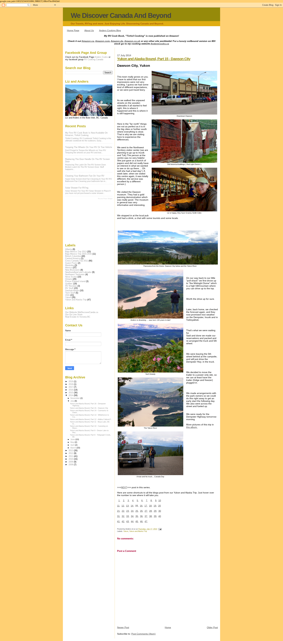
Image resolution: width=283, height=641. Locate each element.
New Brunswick (72, 270)
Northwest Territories (75, 274)
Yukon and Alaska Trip (138, 531)
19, (155, 505)
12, (123, 505)
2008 (71, 464)
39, (155, 516)
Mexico (68, 268)
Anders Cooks (101, 57)
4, (133, 500)
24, (132, 511)
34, (132, 516)
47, (146, 521)
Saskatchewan (72, 290)
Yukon (125, 531)
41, (118, 521)
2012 (71, 453)
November (75, 398)
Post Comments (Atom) (143, 633)
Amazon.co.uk (132, 41)
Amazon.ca (88, 41)
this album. (192, 427)
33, (128, 516)
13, (127, 505)
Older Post (212, 627)
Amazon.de (117, 41)
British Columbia (73, 256)
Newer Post (123, 627)
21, (118, 511)
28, (150, 511)
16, (141, 505)
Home (168, 627)
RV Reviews (71, 286)
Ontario (68, 279)
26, (141, 511)
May (72, 442)
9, (156, 500)
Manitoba (69, 265)
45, (137, 521)
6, (142, 500)
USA (67, 295)
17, (146, 505)
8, (151, 500)
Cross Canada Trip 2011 (76, 261)
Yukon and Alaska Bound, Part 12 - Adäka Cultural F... (91, 419)
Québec (69, 284)
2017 (71, 387)
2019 (71, 381)
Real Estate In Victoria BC (77, 317)
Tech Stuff (70, 293)
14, (132, 505)
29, (155, 511)
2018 (71, 384)
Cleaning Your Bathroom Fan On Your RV (84, 176)
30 (159, 511)
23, (128, 511)
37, (146, 516)
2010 (71, 459)
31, (118, 516)
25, (137, 511)
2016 (71, 390)
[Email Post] (160, 529)
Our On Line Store (73, 314)
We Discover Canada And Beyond (121, 15)
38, (150, 516)
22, (123, 511)
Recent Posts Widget (105, 198)
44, (132, 521)
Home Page (73, 30)
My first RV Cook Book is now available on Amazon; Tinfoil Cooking (86, 134)
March (73, 448)
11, (118, 505)
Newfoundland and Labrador (78, 272)
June (72, 439)
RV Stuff (69, 288)
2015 (71, 393)
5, (138, 500)
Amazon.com (102, 41)
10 (159, 500)
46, (141, 521)
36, (141, 516)
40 (159, 516)
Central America (72, 258)
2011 (71, 456)
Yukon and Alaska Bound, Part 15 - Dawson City (153, 59)
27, (146, 511)
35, (137, 516)
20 (159, 505)
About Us (89, 30)
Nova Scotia (71, 277)
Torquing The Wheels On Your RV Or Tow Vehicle (88, 147)
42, (123, 521)
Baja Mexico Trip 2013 (75, 251)
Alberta (68, 249)
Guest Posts (71, 263)
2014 (71, 395)
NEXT (124, 487)
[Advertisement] (81, 221)
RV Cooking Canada (93, 59)
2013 (71, 450)
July (72, 401)
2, (124, 500)
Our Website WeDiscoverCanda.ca (81, 312)
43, (128, 521)
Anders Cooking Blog (110, 30)
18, (150, 505)
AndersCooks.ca (160, 43)
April (72, 445)
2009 (71, 462)
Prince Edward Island (75, 281)
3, (129, 500)
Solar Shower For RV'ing (76, 188)
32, (123, 516)
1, (119, 500)
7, (147, 500)
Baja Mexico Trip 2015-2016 (78, 254)
